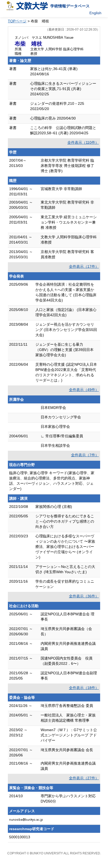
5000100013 (19, 837)
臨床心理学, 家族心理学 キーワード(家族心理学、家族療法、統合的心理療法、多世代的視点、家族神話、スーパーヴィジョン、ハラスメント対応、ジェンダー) (51, 481)
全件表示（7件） (85, 455)
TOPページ (17, 21)
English (95, 13)
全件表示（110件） (83, 142)
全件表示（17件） (84, 266)
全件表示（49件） (84, 390)
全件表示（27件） (84, 778)
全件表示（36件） (84, 596)
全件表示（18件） (84, 688)
